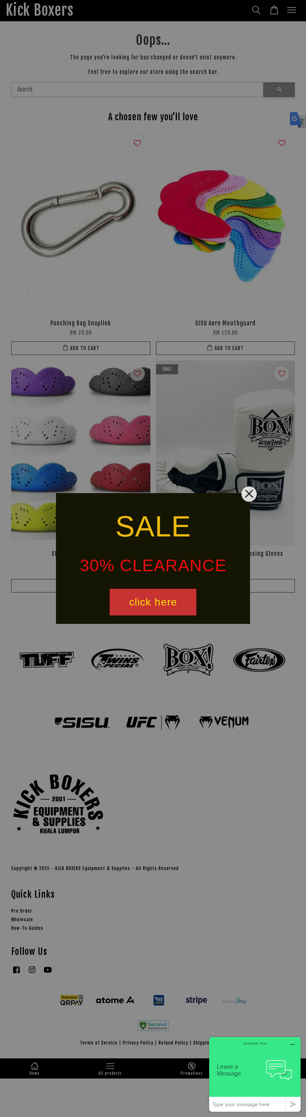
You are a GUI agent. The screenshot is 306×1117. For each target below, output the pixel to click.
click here (153, 602)
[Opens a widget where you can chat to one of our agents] (254, 1074)
